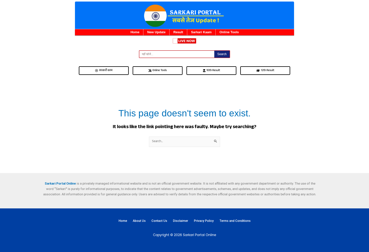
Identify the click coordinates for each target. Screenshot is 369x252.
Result (178, 32)
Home (134, 32)
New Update (156, 32)
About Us (139, 221)
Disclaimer (180, 221)
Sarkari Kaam (201, 32)
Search (222, 54)
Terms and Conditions (235, 221)
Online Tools (229, 32)
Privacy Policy (204, 221)
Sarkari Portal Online (60, 183)
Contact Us (159, 221)
